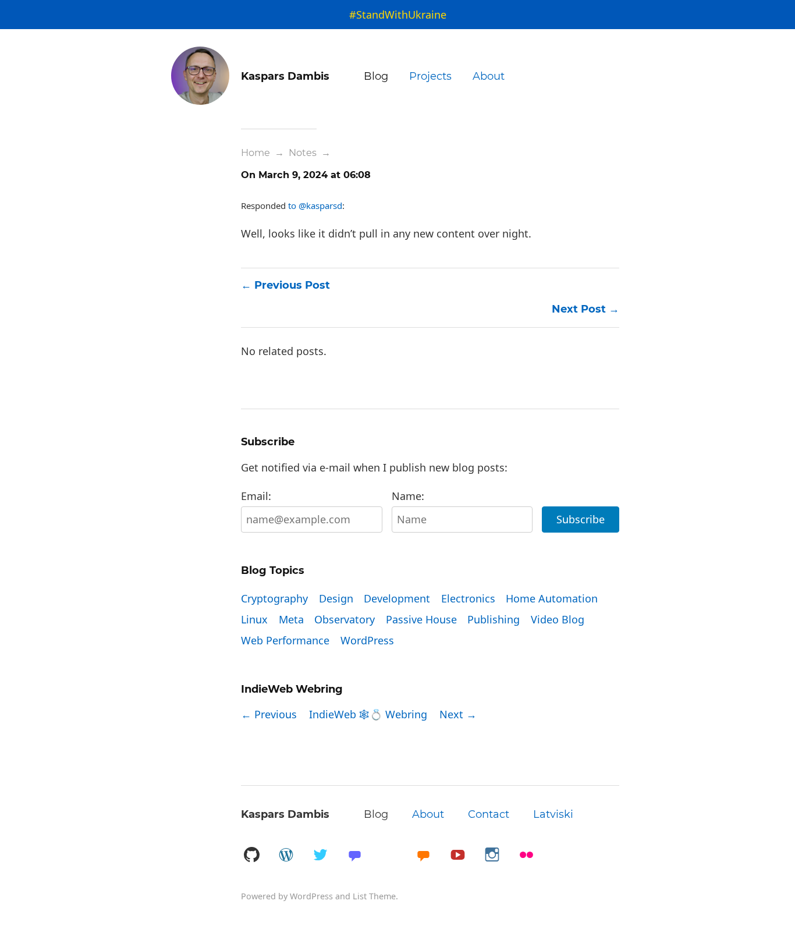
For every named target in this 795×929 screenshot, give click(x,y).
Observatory (344, 619)
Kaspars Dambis (285, 814)
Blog (376, 76)
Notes (303, 152)
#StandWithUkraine (397, 15)
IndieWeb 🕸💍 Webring (368, 714)
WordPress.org (285, 855)
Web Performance (285, 640)
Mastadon (354, 855)
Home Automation (552, 598)
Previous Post (292, 285)
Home (255, 152)
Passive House (421, 619)
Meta (291, 619)
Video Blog (557, 619)
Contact (488, 814)
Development (397, 598)
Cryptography (274, 598)
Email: (256, 496)
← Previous (269, 714)
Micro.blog (423, 855)
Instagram (491, 855)
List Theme (374, 896)
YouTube (457, 855)
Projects (430, 76)
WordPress (367, 640)
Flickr (526, 855)
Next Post (579, 309)
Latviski (553, 814)
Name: (408, 496)
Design (336, 598)
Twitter (320, 855)
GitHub (251, 855)
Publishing (493, 619)
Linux (254, 619)
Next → (458, 714)
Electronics (468, 598)
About (489, 76)
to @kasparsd (315, 205)
